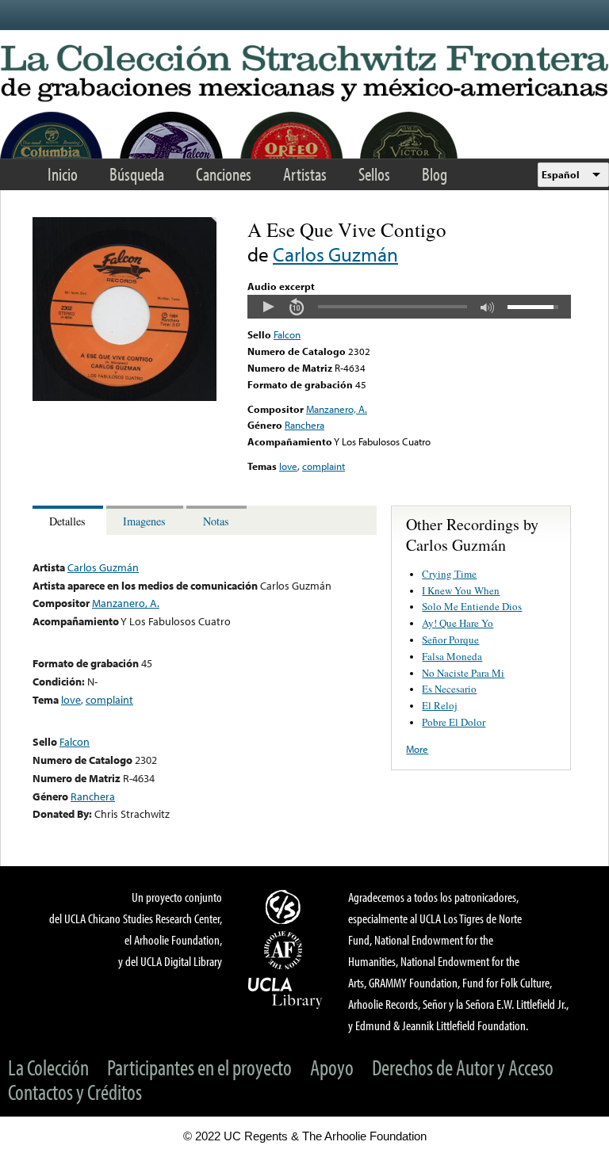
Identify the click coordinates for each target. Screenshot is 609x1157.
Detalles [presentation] (67, 521)
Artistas (305, 173)
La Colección (48, 1067)
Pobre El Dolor (453, 722)
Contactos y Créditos (75, 1091)
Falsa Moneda (452, 656)
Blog (434, 173)
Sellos (374, 173)
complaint (323, 466)
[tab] (69, 520)
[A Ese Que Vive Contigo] (124, 397)
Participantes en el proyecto (199, 1067)
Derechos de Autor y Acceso (462, 1067)
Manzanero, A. (336, 409)
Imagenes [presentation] (144, 521)
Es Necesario (449, 689)
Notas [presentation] (216, 521)
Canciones (223, 173)
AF (285, 950)
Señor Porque (450, 639)
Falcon (287, 334)
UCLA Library (285, 992)
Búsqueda (136, 173)
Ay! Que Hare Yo (457, 623)
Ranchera (304, 424)
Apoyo (332, 1067)
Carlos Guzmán (335, 254)
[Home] (304, 74)
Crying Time (449, 574)
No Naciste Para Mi (463, 673)
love (288, 466)
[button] (268, 306)
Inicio (63, 173)
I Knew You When (461, 590)
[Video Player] (409, 307)
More (417, 749)
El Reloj (440, 705)
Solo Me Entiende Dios (472, 606)
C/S (285, 906)
